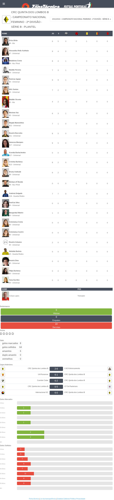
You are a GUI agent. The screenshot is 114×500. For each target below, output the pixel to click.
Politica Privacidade (77, 499)
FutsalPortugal (57, 4)
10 (56, 325)
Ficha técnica (34, 499)
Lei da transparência (48, 499)
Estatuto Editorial (63, 499)
